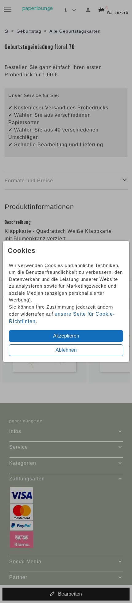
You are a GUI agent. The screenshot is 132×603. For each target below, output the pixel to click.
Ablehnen (66, 350)
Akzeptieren (66, 335)
